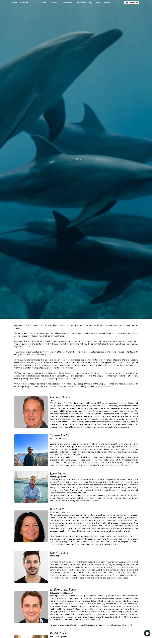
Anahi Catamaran (20, 2)
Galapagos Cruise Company (26, 325)
